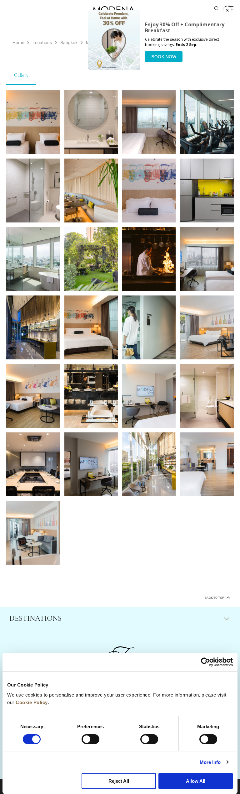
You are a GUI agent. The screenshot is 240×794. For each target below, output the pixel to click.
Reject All (118, 781)
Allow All (195, 781)
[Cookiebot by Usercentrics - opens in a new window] (205, 662)
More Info (210, 762)
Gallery (21, 75)
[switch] (90, 739)
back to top (215, 598)
